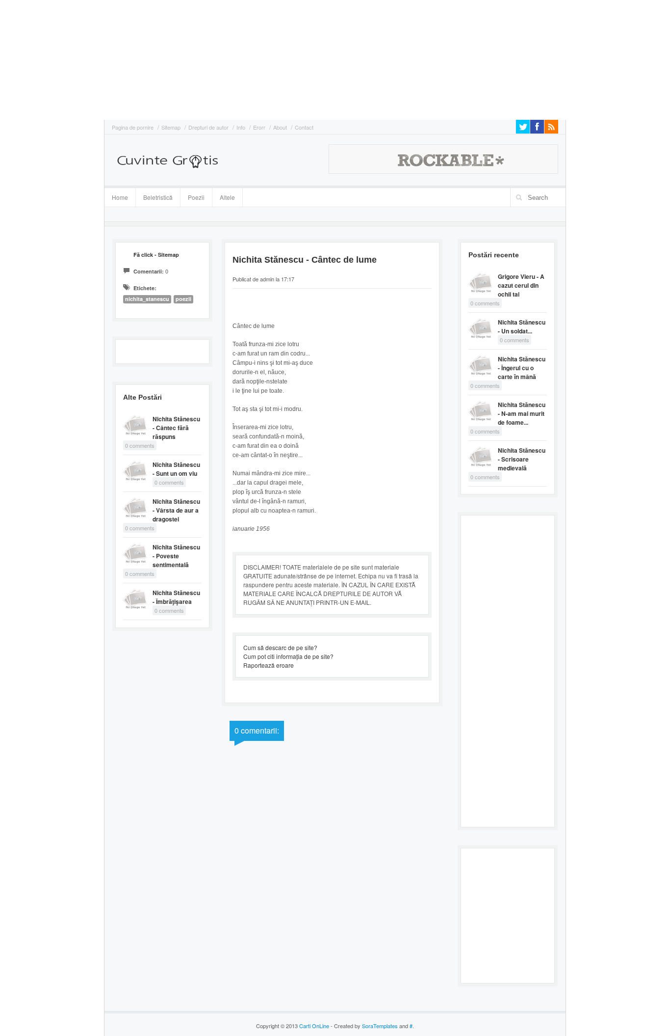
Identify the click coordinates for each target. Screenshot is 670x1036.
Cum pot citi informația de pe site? (288, 656)
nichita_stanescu (147, 298)
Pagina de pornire (133, 127)
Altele (227, 197)
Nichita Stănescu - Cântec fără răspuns (176, 427)
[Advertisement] (29, 59)
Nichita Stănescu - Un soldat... (521, 326)
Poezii (196, 197)
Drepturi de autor (208, 127)
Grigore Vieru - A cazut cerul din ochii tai (521, 285)
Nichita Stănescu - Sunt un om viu (176, 469)
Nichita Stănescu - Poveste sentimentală (176, 556)
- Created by (363, 1026)
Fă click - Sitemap (156, 254)
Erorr (259, 127)
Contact (304, 127)
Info (240, 127)
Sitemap (170, 127)
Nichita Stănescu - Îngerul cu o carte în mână (521, 367)
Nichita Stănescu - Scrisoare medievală (521, 459)
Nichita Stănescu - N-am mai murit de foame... (521, 413)
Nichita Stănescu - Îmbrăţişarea (176, 597)
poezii (183, 298)
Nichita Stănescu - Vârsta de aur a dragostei (176, 510)
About (280, 127)
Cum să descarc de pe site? (280, 647)
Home (120, 197)
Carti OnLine (314, 1026)
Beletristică (154, 196)
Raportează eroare (268, 665)
